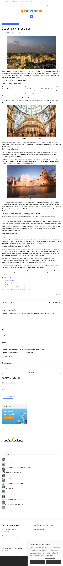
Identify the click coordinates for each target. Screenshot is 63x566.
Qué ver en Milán (9, 287)
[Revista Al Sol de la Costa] (14, 440)
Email (3, 336)
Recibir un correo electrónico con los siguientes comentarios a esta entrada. (24, 349)
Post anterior (9, 302)
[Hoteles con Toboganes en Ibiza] (3, 491)
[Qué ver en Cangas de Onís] (3, 475)
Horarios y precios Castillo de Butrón (11, 499)
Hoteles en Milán (9, 280)
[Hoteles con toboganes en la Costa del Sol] (3, 459)
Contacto (29, 1)
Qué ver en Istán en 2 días (9, 529)
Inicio (3, 289)
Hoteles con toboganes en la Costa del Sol (13, 462)
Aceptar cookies (53, 562)
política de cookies (50, 558)
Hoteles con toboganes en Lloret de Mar (12, 483)
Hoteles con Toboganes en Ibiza (10, 494)
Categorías (6, 1)
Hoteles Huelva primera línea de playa (12, 548)
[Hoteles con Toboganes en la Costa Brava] (3, 507)
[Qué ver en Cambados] (3, 486)
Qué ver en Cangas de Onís (9, 478)
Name (4, 329)
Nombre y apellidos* (7, 382)
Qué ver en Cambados (8, 488)
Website (4, 342)
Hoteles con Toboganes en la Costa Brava (13, 510)
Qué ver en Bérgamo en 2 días (13, 282)
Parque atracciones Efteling (9, 536)
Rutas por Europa (10, 24)
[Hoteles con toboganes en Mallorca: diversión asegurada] (3, 464)
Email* (3, 389)
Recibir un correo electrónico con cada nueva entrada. (18, 352)
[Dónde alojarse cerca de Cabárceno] (3, 470)
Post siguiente (53, 302)
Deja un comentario (24, 32)
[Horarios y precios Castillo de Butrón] (3, 496)
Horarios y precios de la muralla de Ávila (12, 504)
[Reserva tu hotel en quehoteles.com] (14, 414)
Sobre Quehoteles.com (18, 1)
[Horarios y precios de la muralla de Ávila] (3, 502)
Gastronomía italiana (11, 285)
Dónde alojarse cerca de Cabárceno (11, 472)
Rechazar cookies (37, 562)
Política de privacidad (23, 560)
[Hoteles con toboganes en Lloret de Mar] (3, 480)
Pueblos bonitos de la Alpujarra (10, 542)
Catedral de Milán (46, 89)
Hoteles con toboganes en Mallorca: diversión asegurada (17, 467)
